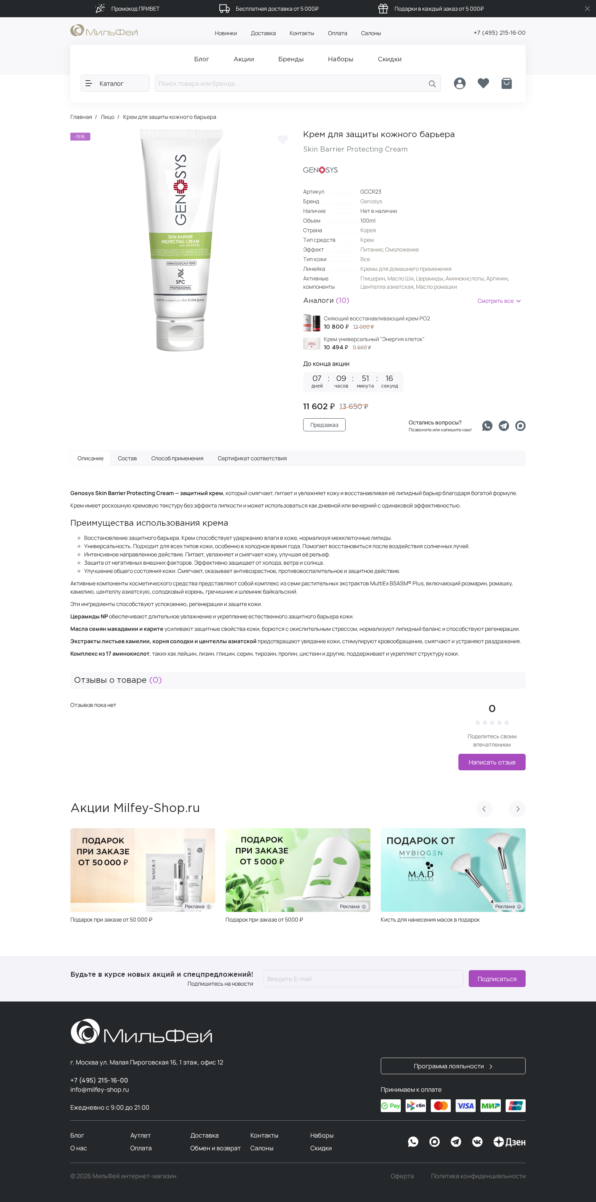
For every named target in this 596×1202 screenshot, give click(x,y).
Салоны (371, 33)
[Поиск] (432, 83)
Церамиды (429, 278)
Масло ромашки (436, 286)
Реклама (196, 906)
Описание (90, 458)
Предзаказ (324, 425)
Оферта (402, 1176)
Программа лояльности (449, 1066)
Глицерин (372, 278)
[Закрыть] (587, 8)
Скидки (321, 1148)
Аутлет (140, 1135)
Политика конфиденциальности (478, 1176)
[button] (484, 809)
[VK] (477, 1141)
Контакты (302, 33)
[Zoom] (281, 339)
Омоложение (402, 249)
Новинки (226, 33)
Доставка (263, 33)
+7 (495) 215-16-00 (500, 33)
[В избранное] (282, 139)
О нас (78, 1148)
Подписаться (497, 979)
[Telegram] (504, 426)
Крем (367, 240)
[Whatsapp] (487, 426)
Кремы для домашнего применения (405, 269)
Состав (127, 458)
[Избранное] (483, 83)
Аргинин (497, 278)
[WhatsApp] (413, 1141)
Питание (371, 249)
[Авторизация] (459, 83)
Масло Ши (400, 278)
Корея (368, 230)
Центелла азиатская (387, 286)
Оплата (337, 33)
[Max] (434, 1141)
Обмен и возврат (215, 1148)
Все (365, 259)
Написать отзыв (492, 762)
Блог (77, 1135)
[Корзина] (506, 83)
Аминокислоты (465, 278)
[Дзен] (509, 1141)
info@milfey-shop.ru (99, 1089)
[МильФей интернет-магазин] (104, 29)
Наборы (322, 1135)
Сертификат (252, 458)
